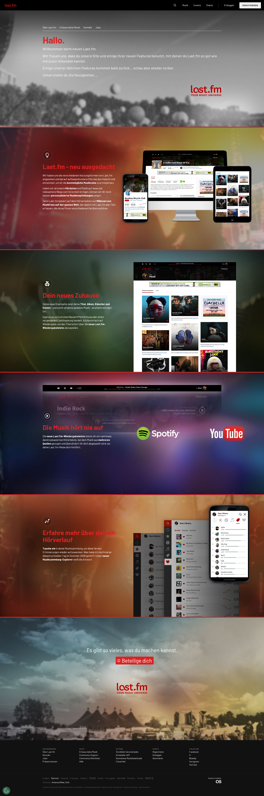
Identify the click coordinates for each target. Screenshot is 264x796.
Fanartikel (120, 761)
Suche (174, 5)
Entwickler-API (123, 755)
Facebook (194, 752)
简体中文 (149, 778)
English (46, 778)
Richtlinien (117, 787)
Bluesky (192, 758)
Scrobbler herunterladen (127, 752)
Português (110, 778)
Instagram (194, 761)
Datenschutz (106, 787)
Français (74, 778)
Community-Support (88, 755)
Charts (209, 5)
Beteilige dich (137, 660)
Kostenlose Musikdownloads (129, 758)
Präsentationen (50, 761)
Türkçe (140, 778)
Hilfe (81, 761)
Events (197, 5)
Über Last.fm (49, 27)
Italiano (83, 778)
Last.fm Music (144, 787)
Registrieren (250, 5)
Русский (121, 778)
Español (64, 778)
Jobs (98, 27)
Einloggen (229, 5)
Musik (185, 5)
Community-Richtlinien (89, 758)
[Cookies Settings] (6, 790)
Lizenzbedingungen (92, 787)
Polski (100, 778)
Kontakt (88, 27)
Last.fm (14, 5)
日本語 (92, 778)
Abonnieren (158, 758)
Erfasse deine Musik (70, 27)
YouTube (193, 764)
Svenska (131, 778)
